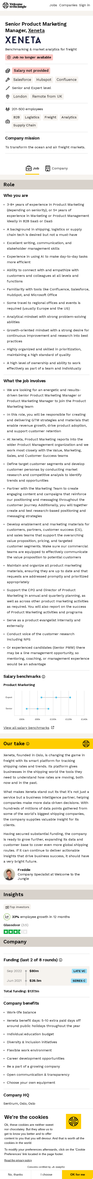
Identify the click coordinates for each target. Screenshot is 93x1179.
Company (60, 168)
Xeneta (36, 30)
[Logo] (14, 5)
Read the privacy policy (18, 1160)
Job (36, 168)
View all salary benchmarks (26, 728)
